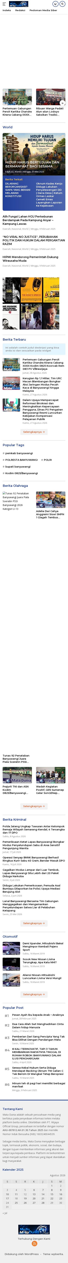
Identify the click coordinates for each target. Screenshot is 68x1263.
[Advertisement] (34, 49)
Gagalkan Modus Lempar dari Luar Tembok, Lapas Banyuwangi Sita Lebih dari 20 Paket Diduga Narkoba (31, 873)
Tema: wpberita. (53, 1254)
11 (16, 1194)
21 (42, 1198)
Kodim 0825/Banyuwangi (21, 473)
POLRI (48, 459)
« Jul (5, 1213)
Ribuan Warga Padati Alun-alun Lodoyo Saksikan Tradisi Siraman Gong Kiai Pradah (49, 111)
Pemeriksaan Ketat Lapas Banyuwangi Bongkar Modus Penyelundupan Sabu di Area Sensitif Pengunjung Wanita (33, 845)
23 (60, 1198)
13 (34, 1194)
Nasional (16, 228)
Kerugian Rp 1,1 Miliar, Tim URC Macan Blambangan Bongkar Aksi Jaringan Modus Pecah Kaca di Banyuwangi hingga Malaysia (42, 385)
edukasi (9, 171)
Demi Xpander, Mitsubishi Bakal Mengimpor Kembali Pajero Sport (43, 946)
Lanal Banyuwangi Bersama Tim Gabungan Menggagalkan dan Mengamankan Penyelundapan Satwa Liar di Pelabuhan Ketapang (30, 906)
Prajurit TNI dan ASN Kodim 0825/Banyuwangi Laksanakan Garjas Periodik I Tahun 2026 (17, 790)
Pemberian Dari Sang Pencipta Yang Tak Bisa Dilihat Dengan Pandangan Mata (38, 1038)
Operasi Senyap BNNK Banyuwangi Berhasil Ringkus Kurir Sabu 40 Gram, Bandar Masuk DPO (34, 859)
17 (7, 1198)
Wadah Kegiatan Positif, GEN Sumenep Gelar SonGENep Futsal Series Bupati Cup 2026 (50, 790)
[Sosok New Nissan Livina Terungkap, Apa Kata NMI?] (11, 964)
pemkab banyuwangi (19, 453)
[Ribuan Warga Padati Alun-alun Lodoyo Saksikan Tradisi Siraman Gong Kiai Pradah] (50, 97)
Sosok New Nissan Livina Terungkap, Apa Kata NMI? (40, 961)
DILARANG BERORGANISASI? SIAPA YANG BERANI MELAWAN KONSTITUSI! (17, 190)
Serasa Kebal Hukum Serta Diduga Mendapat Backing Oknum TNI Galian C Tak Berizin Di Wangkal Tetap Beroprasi (37, 1071)
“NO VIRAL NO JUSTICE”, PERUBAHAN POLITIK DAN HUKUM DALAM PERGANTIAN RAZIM (34, 240)
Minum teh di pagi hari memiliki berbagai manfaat (38, 1085)
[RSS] (34, 1244)
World (18, 171)
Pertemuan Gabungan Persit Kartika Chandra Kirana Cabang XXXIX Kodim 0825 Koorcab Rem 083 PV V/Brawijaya (17, 111)
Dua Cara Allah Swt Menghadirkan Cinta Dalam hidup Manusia (38, 1026)
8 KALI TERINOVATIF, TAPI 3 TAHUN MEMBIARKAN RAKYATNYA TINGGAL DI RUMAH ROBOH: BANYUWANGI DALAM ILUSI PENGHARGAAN (36, 1053)
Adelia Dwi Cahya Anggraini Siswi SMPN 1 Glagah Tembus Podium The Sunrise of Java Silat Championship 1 (50, 514)
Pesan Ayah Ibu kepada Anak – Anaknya (38, 1014)
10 (7, 1194)
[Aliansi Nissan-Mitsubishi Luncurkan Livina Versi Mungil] (11, 980)
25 (16, 1202)
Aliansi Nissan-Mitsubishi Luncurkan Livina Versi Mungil (42, 977)
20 (34, 1198)
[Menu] (5, 4)
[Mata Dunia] (18, 4)
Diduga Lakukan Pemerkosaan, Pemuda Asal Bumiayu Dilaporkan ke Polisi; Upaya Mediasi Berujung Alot (31, 888)
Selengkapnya (32, 431)
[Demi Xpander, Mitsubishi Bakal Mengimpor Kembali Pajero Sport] (11, 948)
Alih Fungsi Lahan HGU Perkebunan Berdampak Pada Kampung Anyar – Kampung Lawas (28, 220)
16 (60, 1194)
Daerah (7, 228)
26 (25, 1202)
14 (42, 1194)
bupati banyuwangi (18, 466)
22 (51, 1198)
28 (42, 1202)
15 (51, 1194)
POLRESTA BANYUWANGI (21, 459)
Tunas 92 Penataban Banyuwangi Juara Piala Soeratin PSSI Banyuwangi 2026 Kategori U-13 (16, 759)
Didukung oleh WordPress (22, 1254)
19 (25, 1198)
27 (34, 1202)
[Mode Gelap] (55, 4)
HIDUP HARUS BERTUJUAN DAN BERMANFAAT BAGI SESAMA (32, 164)
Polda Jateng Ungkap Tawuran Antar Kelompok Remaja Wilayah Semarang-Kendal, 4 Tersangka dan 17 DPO (34, 829)
